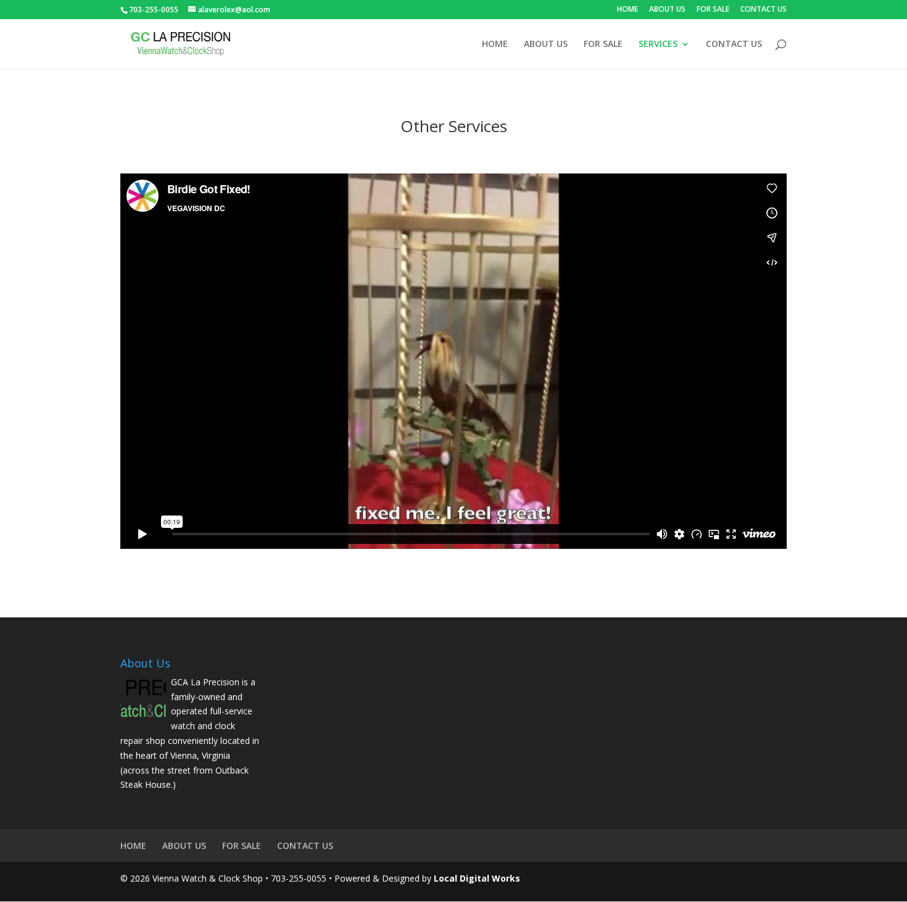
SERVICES (658, 44)
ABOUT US (667, 10)
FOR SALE (713, 10)
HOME (627, 10)
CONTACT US (763, 10)
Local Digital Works (477, 878)
